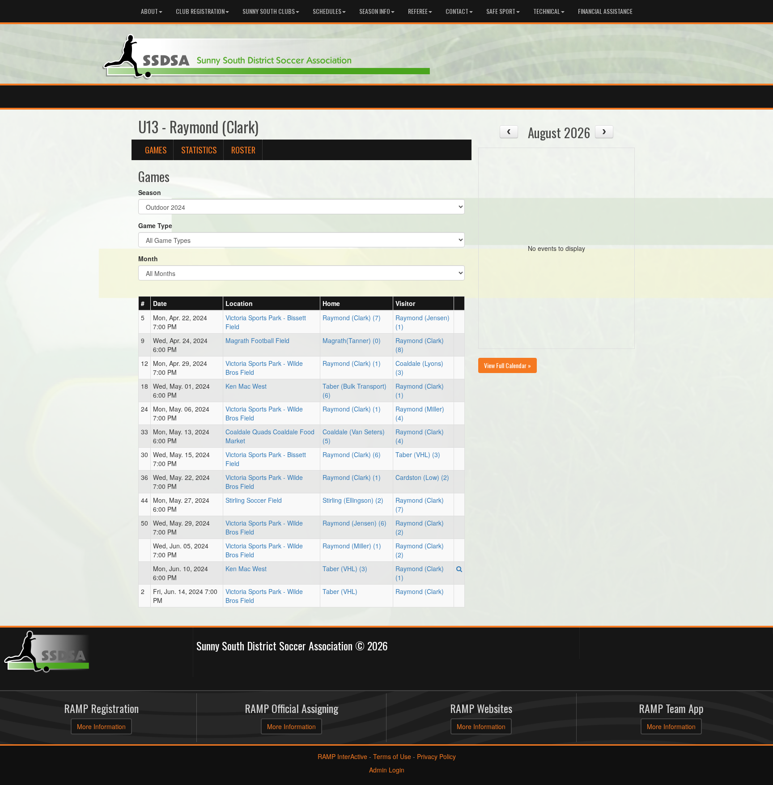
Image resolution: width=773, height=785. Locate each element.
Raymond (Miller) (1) (352, 545)
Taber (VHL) (340, 591)
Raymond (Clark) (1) (352, 363)
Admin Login (386, 769)
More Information (101, 726)
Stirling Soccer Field (253, 500)
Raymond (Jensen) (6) (354, 522)
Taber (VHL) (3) (417, 454)
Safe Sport (500, 11)
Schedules (327, 11)
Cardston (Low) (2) (422, 477)
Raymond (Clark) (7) (352, 317)
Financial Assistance (605, 11)
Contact (457, 11)
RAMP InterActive (342, 756)
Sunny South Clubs (268, 11)
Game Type (155, 225)
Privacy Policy (436, 756)
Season (149, 192)
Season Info (374, 11)
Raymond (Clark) (419, 591)
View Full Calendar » (507, 365)
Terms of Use (392, 756)
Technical (546, 11)
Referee (418, 11)
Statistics (199, 150)
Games (155, 150)
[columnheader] (145, 303)
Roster (243, 150)
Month (148, 258)
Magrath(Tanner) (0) (352, 340)
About (149, 11)
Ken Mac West (246, 386)
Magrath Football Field (257, 340)
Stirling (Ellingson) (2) (353, 500)
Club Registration (200, 11)
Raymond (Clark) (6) (352, 454)
